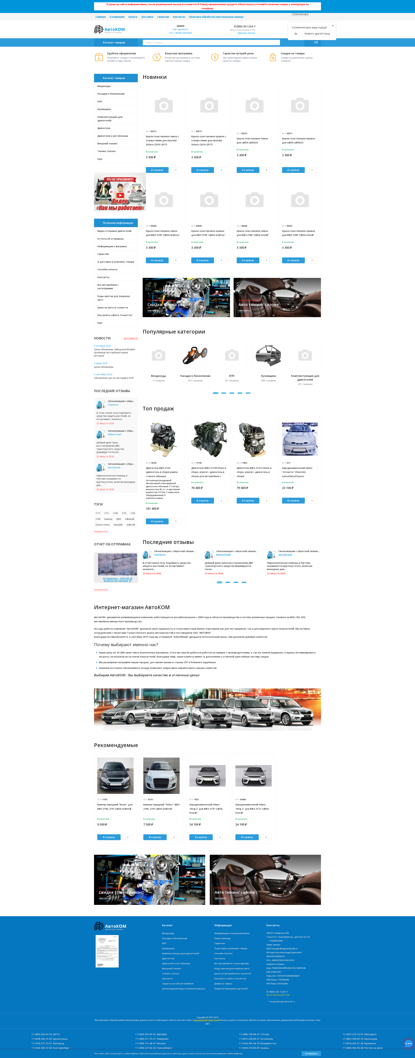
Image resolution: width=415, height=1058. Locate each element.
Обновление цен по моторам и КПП (114, 377)
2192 (133, 513)
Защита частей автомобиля (177, 983)
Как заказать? (180, 29)
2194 (98, 518)
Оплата (132, 16)
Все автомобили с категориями (108, 286)
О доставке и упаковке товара (115, 261)
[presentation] (143, 472)
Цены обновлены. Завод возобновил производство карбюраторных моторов (114, 352)
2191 (124, 513)
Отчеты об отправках (110, 238)
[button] (215, 393)
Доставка (147, 16)
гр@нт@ (131, 524)
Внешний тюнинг (171, 968)
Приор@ (118, 524)
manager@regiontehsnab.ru (282, 1001)
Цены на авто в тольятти (112, 307)
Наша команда (222, 938)
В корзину (157, 169)
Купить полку (103, 524)
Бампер (108, 518)
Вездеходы (168, 933)
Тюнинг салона (170, 973)
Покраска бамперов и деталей (231, 988)
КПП (164, 943)
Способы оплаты (107, 269)
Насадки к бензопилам (174, 938)
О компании (117, 16)
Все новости (131, 338)
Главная (101, 16)
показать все (101, 531)
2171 (106, 513)
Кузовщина (168, 948)
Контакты (179, 16)
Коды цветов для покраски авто (113, 298)
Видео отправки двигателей (114, 230)
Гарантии (163, 16)
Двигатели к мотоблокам (176, 963)
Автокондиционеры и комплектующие (183, 988)
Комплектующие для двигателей (180, 953)
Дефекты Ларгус (223, 983)
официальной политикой (206, 1020)
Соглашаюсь (311, 1053)
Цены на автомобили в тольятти (232, 973)
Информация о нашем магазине (232, 933)
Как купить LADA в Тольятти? (114, 315)
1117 (98, 513)
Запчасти (167, 978)
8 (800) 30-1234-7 (244, 26)
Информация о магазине (112, 246)
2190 (115, 513)
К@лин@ (129, 518)
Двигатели (168, 958)
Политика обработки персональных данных (216, 16)
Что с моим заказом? (180, 32)
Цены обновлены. (104, 366)
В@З (119, 518)
